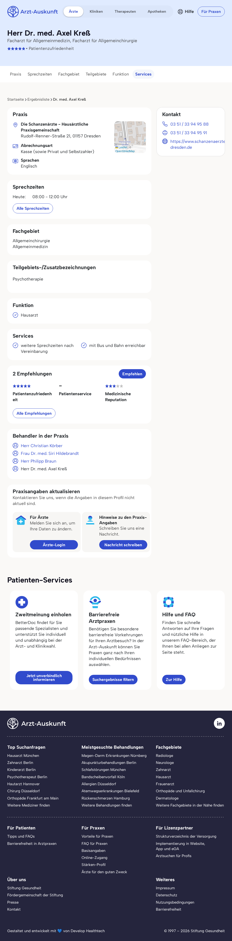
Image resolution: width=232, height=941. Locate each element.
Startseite (15, 99)
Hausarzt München (23, 755)
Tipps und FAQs (21, 836)
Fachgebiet (68, 74)
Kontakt (14, 909)
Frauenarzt (165, 784)
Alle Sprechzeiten (33, 208)
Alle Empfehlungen (34, 413)
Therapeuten (125, 11)
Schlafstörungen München (104, 769)
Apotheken (157, 11)
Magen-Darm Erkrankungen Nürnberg (114, 755)
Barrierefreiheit (168, 909)
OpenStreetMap (125, 151)
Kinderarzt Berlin (21, 769)
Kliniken (96, 11)
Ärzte (73, 11)
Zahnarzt (163, 769)
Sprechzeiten (40, 74)
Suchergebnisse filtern (113, 679)
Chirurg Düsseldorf (23, 791)
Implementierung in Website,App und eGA (180, 846)
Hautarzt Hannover (23, 784)
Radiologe (164, 755)
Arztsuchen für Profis (173, 855)
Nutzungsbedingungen (175, 902)
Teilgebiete (96, 74)
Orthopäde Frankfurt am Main (32, 798)
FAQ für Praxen (94, 843)
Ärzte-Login (54, 544)
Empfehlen (132, 373)
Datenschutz (166, 895)
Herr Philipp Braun (38, 461)
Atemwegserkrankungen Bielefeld (110, 791)
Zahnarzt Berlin (20, 762)
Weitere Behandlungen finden (107, 805)
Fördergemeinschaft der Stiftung (35, 895)
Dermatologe (167, 798)
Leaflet (122, 147)
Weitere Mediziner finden (28, 805)
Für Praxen (211, 11)
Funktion (121, 74)
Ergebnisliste (38, 99)
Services (143, 74)
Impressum (165, 888)
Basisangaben (93, 850)
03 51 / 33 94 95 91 (188, 132)
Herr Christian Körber (42, 445)
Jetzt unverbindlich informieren (44, 677)
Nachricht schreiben (123, 544)
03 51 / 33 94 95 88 (189, 124)
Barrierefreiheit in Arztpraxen (31, 843)
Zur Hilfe (174, 679)
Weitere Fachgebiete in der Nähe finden (190, 805)
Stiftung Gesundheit (24, 888)
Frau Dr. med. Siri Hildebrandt (50, 453)
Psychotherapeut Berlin (27, 777)
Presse (13, 902)
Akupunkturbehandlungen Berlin (109, 762)
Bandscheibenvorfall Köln (103, 777)
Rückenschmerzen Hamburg (106, 798)
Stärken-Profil (94, 864)
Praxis (15, 74)
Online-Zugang (94, 857)
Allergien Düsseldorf (99, 784)
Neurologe (165, 762)
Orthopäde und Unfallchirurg (180, 791)
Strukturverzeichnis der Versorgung (186, 836)
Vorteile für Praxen (97, 836)
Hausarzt (163, 777)
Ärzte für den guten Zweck (104, 872)
